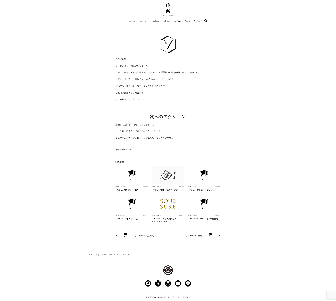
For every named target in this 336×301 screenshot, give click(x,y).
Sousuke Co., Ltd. (160, 297)
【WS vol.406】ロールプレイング (202, 190)
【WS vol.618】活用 (193, 236)
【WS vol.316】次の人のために (165, 190)
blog (98, 255)
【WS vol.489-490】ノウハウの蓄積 (203, 219)
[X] (158, 283)
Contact (197, 21)
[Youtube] (178, 283)
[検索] (205, 21)
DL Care (167, 21)
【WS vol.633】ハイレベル (127, 219)
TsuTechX (156, 21)
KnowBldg (144, 21)
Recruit (187, 21)
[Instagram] (168, 283)
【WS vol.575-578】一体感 (127, 190)
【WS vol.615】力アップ (144, 236)
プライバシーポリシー (179, 297)
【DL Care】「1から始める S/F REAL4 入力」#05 (165, 220)
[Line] (188, 283)
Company (132, 21)
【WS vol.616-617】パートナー (120, 255)
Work (130, 150)
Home (91, 255)
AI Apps (177, 21)
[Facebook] (148, 283)
